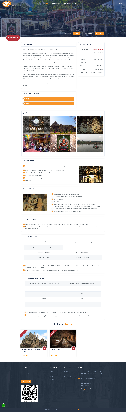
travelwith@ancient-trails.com (88, 378)
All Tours (52, 379)
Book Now (99, 33)
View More (43, 355)
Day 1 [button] (28, 99)
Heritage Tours (55, 3)
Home (46, 3)
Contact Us (120, 3)
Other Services (67, 3)
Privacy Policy (67, 374)
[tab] (49, 99)
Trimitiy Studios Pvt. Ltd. (75, 409)
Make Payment (26, 381)
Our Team (52, 377)
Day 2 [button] (28, 103)
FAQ (65, 379)
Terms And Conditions (70, 377)
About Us (77, 3)
